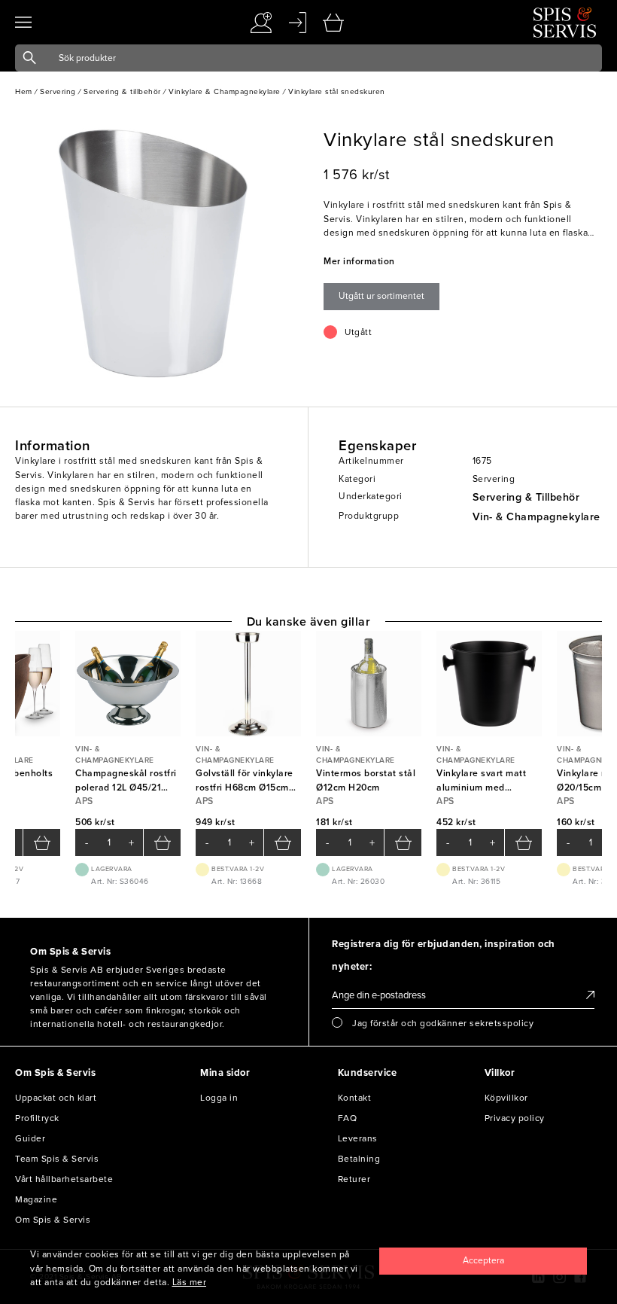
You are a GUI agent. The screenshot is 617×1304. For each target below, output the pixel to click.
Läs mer (189, 1282)
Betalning (359, 1158)
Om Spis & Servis (52, 1219)
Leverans (358, 1138)
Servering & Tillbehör (526, 497)
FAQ (347, 1118)
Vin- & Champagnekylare (536, 516)
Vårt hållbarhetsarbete (64, 1179)
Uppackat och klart (55, 1097)
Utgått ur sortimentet (381, 296)
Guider (30, 1138)
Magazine (36, 1199)
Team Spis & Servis (57, 1158)
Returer (354, 1179)
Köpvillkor (506, 1097)
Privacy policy (515, 1118)
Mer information (359, 261)
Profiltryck (37, 1118)
